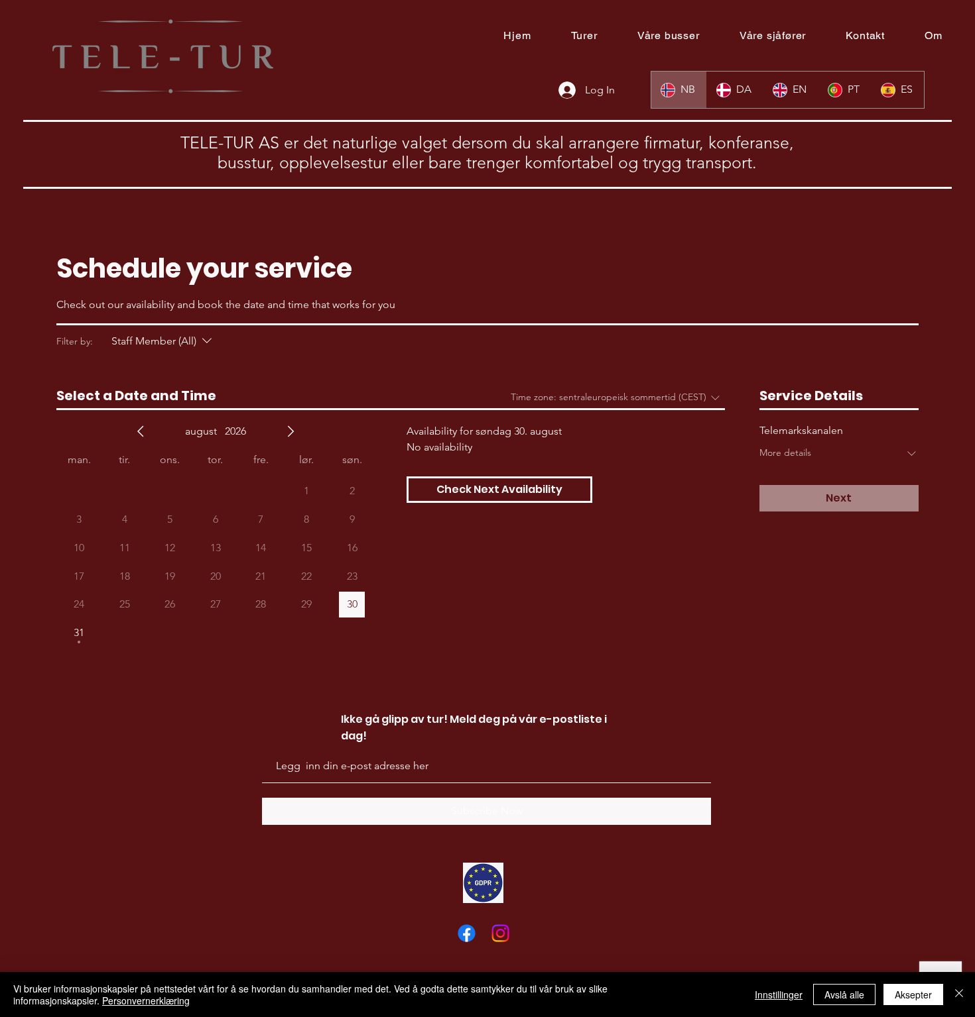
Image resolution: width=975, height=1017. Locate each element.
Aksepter (913, 994)
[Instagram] (500, 933)
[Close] (959, 994)
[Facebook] (466, 933)
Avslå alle (844, 994)
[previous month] (141, 431)
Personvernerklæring (146, 1000)
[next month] (290, 431)
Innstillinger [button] (779, 994)
